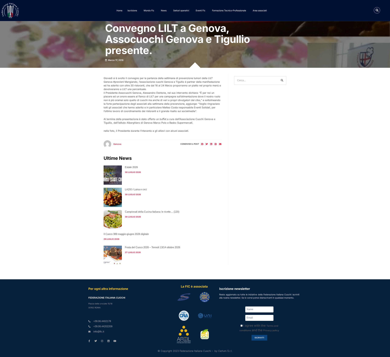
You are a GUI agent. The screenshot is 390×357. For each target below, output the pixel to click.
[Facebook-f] (89, 341)
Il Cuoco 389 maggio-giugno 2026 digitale (126, 234)
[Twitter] (95, 341)
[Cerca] (282, 80)
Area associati (260, 10)
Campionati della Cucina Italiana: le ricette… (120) (152, 211)
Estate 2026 (131, 167)
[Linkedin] (108, 341)
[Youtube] (114, 341)
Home (119, 10)
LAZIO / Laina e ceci (136, 189)
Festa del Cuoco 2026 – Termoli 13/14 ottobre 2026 (152, 247)
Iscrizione (132, 10)
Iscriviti (259, 337)
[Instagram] (102, 341)
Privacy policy (271, 330)
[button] (377, 10)
